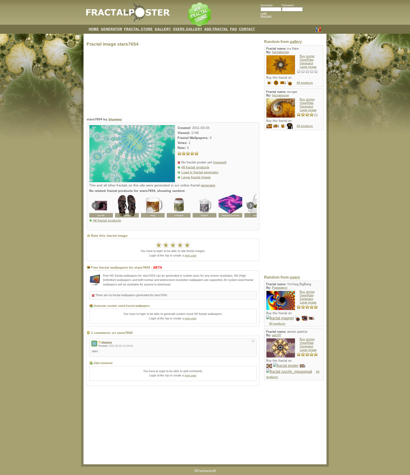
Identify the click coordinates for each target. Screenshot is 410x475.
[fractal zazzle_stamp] (302, 366)
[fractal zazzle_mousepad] (289, 372)
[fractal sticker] (276, 83)
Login (264, 13)
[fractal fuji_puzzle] (101, 206)
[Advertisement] (173, 83)
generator (208, 185)
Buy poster (307, 56)
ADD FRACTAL (216, 29)
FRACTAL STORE (138, 29)
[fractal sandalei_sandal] (127, 206)
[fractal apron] (256, 206)
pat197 (276, 335)
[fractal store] (200, 14)
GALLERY (163, 29)
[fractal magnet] (280, 318)
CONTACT (247, 29)
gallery (296, 42)
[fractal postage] (283, 83)
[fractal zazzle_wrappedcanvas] (230, 206)
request (219, 162)
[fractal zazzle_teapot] (204, 206)
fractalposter (280, 52)
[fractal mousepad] (305, 318)
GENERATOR (111, 29)
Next (250, 205)
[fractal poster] (285, 366)
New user (266, 16)
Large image (308, 67)
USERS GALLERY (187, 29)
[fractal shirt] (290, 126)
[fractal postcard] (269, 126)
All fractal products (195, 167)
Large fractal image (196, 177)
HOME (94, 29)
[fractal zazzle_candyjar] (179, 206)
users (295, 277)
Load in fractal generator (200, 172)
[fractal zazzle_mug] (153, 206)
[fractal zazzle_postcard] (269, 366)
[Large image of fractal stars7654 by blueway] (132, 181)
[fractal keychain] (290, 83)
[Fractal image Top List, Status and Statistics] (318, 29)
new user (190, 255)
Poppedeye (279, 288)
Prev (95, 205)
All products (305, 83)
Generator (306, 63)
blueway (115, 119)
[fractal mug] (269, 83)
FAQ (233, 29)
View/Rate (307, 60)
